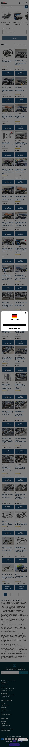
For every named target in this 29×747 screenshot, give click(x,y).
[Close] (26, 313)
